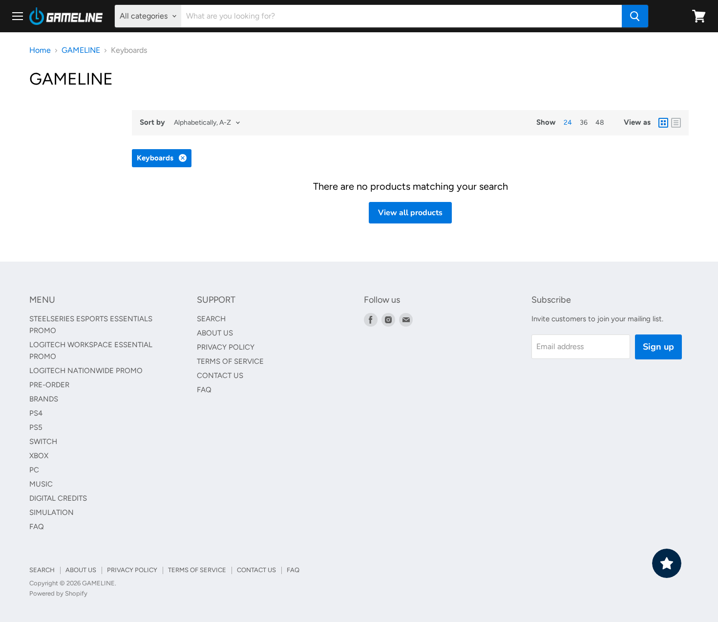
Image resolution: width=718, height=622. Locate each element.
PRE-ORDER (49, 384)
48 (599, 122)
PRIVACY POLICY (225, 347)
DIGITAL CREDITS (58, 498)
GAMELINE (81, 50)
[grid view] (663, 123)
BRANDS (43, 399)
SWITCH (43, 441)
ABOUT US (215, 333)
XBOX (38, 455)
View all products (410, 212)
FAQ (36, 526)
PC (34, 470)
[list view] (676, 123)
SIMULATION (51, 512)
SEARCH (211, 318)
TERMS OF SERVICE (230, 361)
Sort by (152, 122)
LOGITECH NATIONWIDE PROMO (86, 370)
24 (568, 122)
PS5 (35, 427)
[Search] (635, 16)
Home (40, 50)
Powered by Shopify (58, 593)
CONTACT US (220, 375)
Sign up (658, 347)
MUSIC (41, 484)
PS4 (35, 413)
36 (584, 122)
